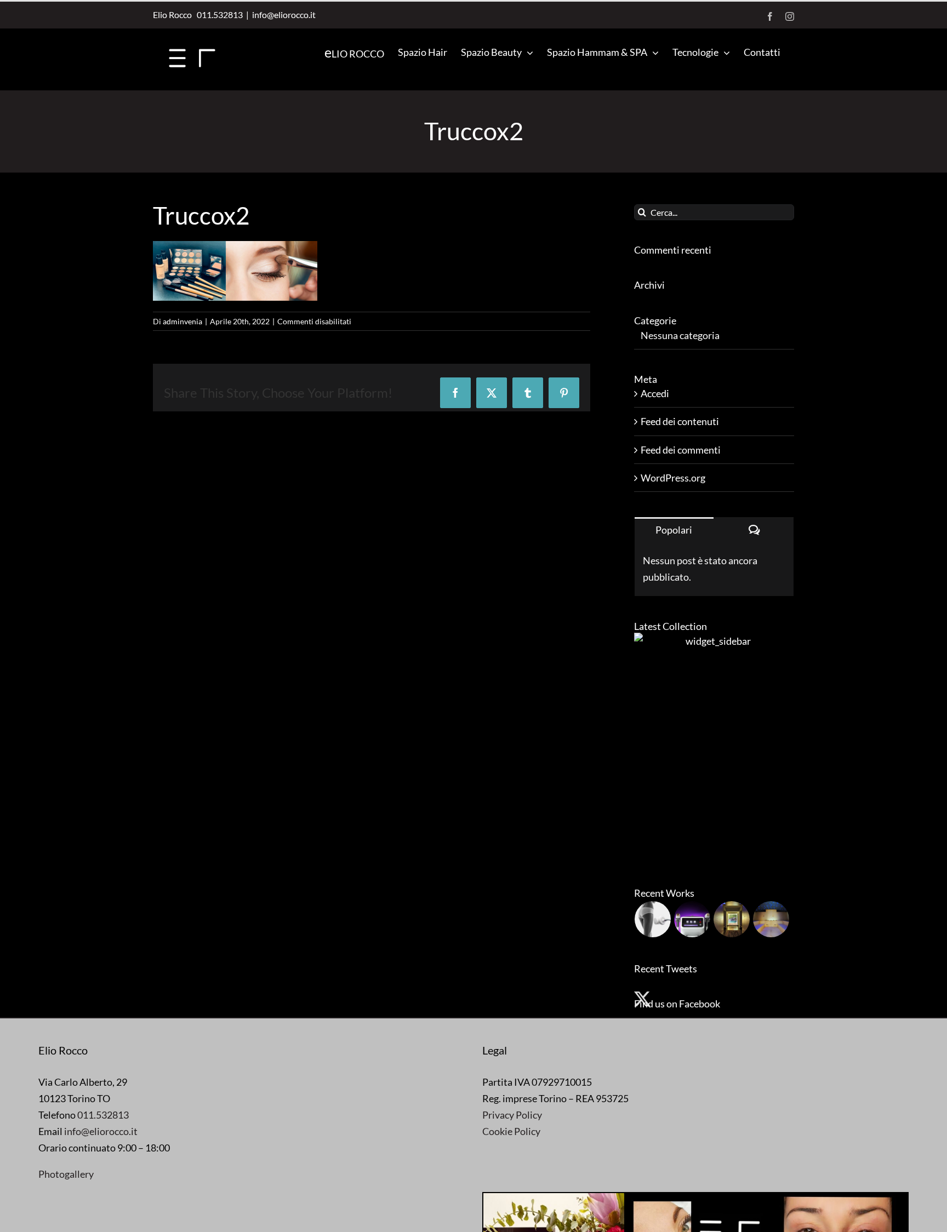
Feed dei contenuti (680, 421)
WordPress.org (673, 478)
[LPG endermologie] (653, 919)
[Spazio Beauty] (732, 919)
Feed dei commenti (681, 450)
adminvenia (182, 321)
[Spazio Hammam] (771, 919)
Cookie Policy (511, 1131)
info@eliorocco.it (284, 14)
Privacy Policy (512, 1115)
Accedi (655, 393)
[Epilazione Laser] (692, 919)
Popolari (673, 530)
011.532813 (218, 14)
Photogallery (66, 1174)
